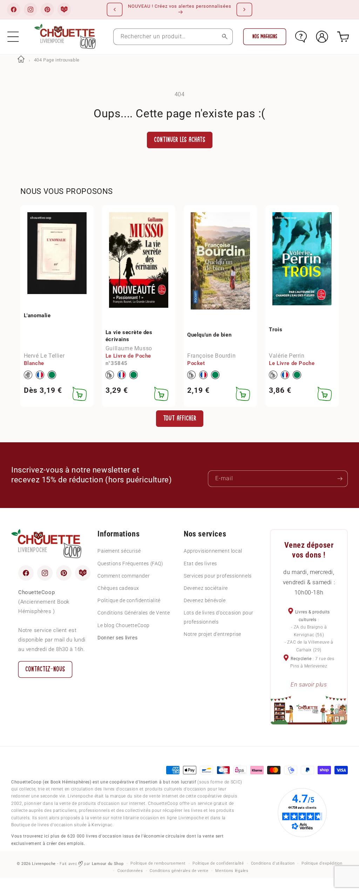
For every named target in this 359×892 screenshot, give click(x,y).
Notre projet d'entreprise (212, 634)
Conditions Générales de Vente (133, 613)
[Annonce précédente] (114, 9)
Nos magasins (264, 36)
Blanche (34, 363)
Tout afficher (179, 418)
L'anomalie (37, 315)
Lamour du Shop (108, 863)
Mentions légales (231, 870)
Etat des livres (200, 563)
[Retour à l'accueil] (21, 60)
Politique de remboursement (157, 863)
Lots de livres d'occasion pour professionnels (218, 617)
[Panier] (343, 37)
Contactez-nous (45, 669)
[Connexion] (322, 37)
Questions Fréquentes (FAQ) (130, 563)
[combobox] (173, 37)
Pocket (196, 363)
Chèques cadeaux (118, 588)
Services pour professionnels (218, 576)
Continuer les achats (179, 140)
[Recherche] (224, 37)
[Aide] (301, 37)
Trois (275, 329)
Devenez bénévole (205, 600)
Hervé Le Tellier (44, 355)
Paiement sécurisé (119, 551)
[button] (13, 37)
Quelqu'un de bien (209, 335)
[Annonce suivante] (244, 9)
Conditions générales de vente (179, 870)
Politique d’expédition (322, 863)
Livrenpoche (44, 863)
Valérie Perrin (286, 355)
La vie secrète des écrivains (129, 336)
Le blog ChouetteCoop (123, 625)
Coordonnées (130, 870)
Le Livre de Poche (128, 356)
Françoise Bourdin (211, 355)
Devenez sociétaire (206, 588)
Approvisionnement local (213, 551)
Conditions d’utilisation (273, 863)
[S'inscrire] (339, 478)
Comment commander (123, 576)
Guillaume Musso (129, 348)
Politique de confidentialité (129, 600)
